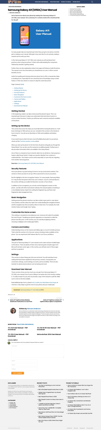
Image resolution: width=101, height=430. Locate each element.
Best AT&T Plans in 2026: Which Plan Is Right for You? (51, 421)
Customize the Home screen (22, 97)
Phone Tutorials (66, 2)
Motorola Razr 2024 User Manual (49, 334)
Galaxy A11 (12, 294)
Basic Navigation (19, 94)
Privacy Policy (90, 428)
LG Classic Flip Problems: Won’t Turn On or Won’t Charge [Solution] (79, 405)
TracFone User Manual (41, 2)
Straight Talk (12, 402)
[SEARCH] (92, 1)
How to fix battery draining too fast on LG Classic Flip (79, 397)
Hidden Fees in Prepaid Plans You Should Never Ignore (50, 393)
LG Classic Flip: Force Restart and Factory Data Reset (79, 409)
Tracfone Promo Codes (75, 9)
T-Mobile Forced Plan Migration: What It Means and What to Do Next (49, 404)
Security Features (19, 92)
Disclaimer (82, 428)
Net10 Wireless (12, 407)
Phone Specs (76, 2)
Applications (17, 101)
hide (22, 84)
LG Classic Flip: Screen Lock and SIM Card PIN (80, 413)
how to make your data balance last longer (44, 282)
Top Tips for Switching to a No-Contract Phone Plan (49, 386)
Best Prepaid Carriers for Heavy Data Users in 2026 (51, 400)
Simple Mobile (12, 405)
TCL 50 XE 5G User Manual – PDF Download (49, 329)
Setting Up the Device (20, 90)
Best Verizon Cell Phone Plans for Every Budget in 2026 (51, 412)
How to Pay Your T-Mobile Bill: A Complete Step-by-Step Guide (50, 408)
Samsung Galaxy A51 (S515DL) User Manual (31, 163)
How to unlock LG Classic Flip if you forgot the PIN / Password (80, 386)
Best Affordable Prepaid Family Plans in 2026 (51, 389)
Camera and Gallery (19, 99)
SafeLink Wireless (13, 406)
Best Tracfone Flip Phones (76, 11)
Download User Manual (20, 106)
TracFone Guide (54, 2)
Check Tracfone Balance (75, 10)
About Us (76, 428)
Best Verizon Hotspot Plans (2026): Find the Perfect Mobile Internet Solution (50, 416)
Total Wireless (12, 404)
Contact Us (69, 428)
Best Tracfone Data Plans (76, 12)
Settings (16, 103)
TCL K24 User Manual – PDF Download (18, 329)
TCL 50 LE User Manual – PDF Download (18, 335)
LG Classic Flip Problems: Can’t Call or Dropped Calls (78, 390)
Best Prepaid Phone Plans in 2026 (48, 396)
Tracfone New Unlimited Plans (77, 14)
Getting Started (18, 88)
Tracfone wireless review (27, 141)
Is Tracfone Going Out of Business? (78, 15)
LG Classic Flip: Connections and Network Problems (79, 401)
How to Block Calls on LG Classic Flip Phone (79, 393)
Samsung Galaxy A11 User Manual (30, 290)
